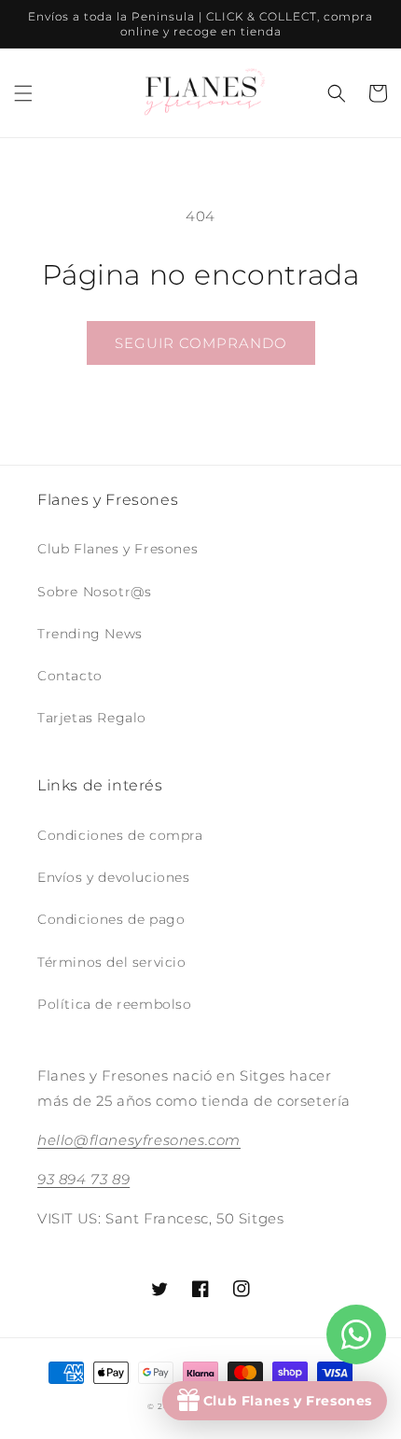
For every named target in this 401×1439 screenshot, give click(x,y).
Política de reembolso (114, 1004)
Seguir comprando (201, 343)
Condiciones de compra (120, 835)
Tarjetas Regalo (91, 717)
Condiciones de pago (111, 919)
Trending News (90, 633)
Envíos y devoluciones (113, 877)
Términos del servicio (112, 962)
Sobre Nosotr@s (94, 591)
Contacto (70, 675)
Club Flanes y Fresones (117, 548)
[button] (23, 93)
